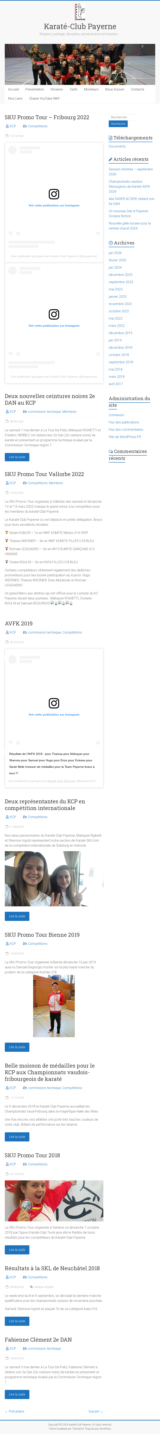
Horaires (57, 89)
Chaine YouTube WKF (44, 98)
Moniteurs (91, 89)
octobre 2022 (119, 311)
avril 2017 (116, 384)
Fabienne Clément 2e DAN (38, 1339)
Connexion (116, 415)
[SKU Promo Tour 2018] (54, 1182)
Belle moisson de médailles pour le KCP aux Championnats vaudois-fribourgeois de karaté (50, 1072)
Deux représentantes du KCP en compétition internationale (45, 804)
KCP (13, 126)
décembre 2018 (120, 348)
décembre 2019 (120, 333)
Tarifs (74, 89)
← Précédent (14, 1411)
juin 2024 (115, 267)
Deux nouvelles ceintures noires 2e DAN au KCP (50, 399)
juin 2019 (115, 340)
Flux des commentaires (126, 430)
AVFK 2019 (19, 623)
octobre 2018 (119, 355)
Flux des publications (124, 422)
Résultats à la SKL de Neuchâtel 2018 (52, 1268)
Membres (69, 412)
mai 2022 (115, 318)
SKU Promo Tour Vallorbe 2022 (44, 474)
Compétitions (38, 126)
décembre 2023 (120, 275)
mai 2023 (115, 289)
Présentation (34, 89)
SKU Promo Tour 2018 (32, 1155)
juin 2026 (115, 253)
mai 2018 (115, 369)
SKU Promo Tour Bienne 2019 (42, 934)
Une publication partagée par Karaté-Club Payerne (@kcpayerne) (54, 256)
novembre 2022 (120, 304)
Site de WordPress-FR (125, 437)
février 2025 (117, 260)
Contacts (137, 89)
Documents (117, 146)
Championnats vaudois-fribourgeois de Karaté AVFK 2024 (129, 187)
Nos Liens (15, 98)
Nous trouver (114, 89)
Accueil (13, 89)
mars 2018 (117, 377)
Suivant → (96, 1411)
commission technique (44, 412)
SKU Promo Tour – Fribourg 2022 (47, 117)
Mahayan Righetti (44, 1287)
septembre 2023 (121, 282)
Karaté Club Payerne (61, 781)
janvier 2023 (117, 297)
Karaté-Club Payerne (80, 26)
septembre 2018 (121, 362)
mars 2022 (117, 326)
